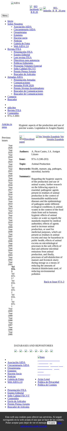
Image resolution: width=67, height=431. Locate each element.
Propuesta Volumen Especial (28, 66)
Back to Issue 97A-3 (54, 281)
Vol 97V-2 (13, 290)
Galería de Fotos (22, 43)
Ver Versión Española (55, 138)
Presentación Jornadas (24, 79)
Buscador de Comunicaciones (28, 91)
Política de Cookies (47, 384)
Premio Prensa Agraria (25, 71)
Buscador (12, 99)
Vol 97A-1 (13, 297)
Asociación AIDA (23, 26)
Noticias (18, 40)
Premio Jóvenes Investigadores (29, 88)
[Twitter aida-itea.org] (41, 10)
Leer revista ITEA (23, 57)
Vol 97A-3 (13, 269)
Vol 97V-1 (13, 304)
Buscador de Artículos (25, 74)
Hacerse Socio (14, 373)
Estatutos (18, 35)
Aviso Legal (44, 379)
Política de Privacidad (48, 382)
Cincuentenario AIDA (25, 29)
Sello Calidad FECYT (25, 68)
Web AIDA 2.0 (21, 46)
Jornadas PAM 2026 (24, 85)
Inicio (10, 21)
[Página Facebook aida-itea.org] (34, 12)
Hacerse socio (20, 38)
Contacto (11, 96)
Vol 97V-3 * (13, 276)
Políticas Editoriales (23, 63)
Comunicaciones (22, 82)
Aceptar (51, 423)
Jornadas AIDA (15, 77)
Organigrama (20, 32)
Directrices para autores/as (26, 60)
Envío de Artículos (16, 401)
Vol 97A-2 (13, 283)
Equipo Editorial (22, 54)
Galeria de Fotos (15, 379)
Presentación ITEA (23, 52)
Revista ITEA (14, 49)
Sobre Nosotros (15, 24)
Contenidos (13, 398)
